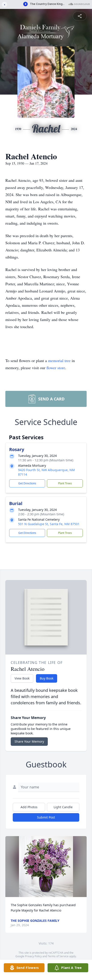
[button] (46, 866)
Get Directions (27, 483)
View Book (22, 678)
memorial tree (59, 360)
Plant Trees (65, 483)
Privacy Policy (33, 956)
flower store (55, 367)
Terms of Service (58, 956)
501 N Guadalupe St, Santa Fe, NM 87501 (48, 524)
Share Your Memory (29, 741)
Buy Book (46, 678)
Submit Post (46, 817)
